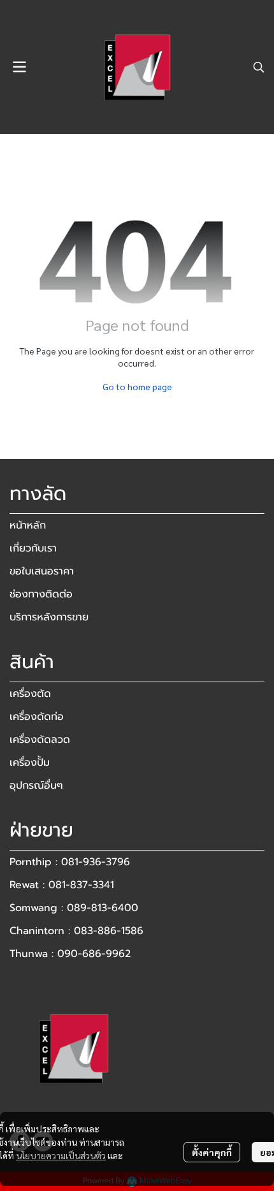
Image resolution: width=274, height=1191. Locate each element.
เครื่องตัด (30, 693)
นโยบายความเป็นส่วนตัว (61, 1155)
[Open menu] (19, 67)
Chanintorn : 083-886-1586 (76, 931)
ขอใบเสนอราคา (42, 571)
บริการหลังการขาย (49, 617)
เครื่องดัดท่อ (37, 716)
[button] (259, 67)
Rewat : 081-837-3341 (62, 885)
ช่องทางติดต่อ (41, 594)
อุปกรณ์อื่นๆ (36, 785)
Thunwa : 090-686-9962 (70, 953)
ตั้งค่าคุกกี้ (212, 1152)
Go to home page (137, 386)
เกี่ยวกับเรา (33, 548)
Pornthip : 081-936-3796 (70, 862)
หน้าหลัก (28, 525)
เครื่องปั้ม (30, 762)
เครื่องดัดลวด (40, 739)
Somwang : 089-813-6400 (74, 908)
